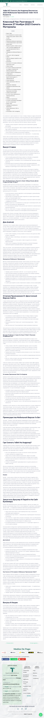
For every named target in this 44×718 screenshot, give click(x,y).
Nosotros (26, 4)
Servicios (33, 4)
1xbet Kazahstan (6, 16)
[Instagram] (26, 709)
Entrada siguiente (34, 643)
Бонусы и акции (9, 66)
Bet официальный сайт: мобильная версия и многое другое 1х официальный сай (13, 77)
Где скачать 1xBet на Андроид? (12, 55)
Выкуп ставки (9, 33)
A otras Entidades (27, 693)
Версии (7, 97)
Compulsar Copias (27, 686)
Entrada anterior (9, 643)
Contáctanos (35, 678)
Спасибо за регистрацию (11, 92)
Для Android (8, 39)
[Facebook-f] (22, 709)
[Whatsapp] (18, 709)
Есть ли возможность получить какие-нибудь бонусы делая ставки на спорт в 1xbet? (14, 36)
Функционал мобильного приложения (14, 41)
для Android (8, 61)
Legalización (25, 679)
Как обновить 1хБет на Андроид (13, 111)
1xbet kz (25, 178)
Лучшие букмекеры (10, 80)
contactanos (40, 4)
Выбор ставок (9, 103)
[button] (5, 659)
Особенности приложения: (11, 98)
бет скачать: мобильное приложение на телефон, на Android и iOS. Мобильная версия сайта (13, 69)
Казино (7, 56)
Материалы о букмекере (11, 84)
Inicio (20, 4)
